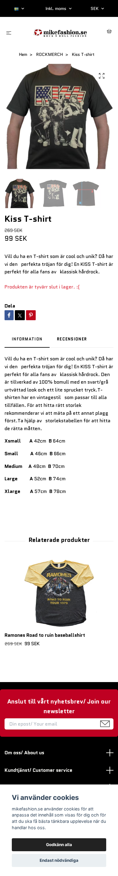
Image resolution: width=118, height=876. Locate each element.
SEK (95, 8)
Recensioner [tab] (72, 339)
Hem (23, 54)
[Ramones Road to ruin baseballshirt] (59, 594)
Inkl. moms (56, 8)
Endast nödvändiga (59, 860)
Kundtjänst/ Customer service (38, 770)
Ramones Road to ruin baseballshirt (45, 635)
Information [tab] (27, 339)
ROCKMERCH (49, 54)
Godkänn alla (59, 844)
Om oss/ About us (24, 752)
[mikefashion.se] (60, 32)
